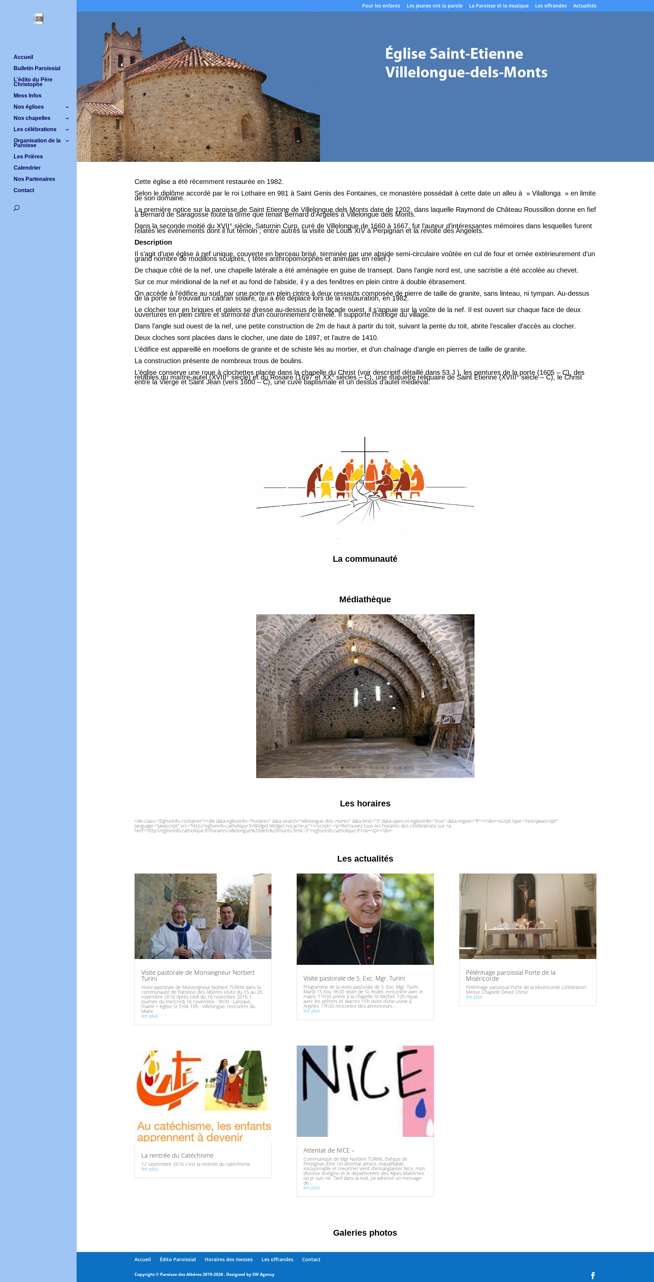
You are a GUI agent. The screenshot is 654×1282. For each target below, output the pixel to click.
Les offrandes (551, 6)
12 (388, 768)
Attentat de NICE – (329, 1150)
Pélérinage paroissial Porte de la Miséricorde (511, 975)
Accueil (23, 57)
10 (377, 768)
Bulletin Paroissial (37, 68)
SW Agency (263, 1274)
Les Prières (28, 156)
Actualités (584, 6)
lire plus (149, 1016)
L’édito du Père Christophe (33, 82)
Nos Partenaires (34, 179)
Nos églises (29, 107)
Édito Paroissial (178, 1259)
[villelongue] (365, 776)
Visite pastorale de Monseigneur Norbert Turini (198, 975)
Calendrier (27, 168)
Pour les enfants (381, 6)
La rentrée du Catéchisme (177, 1155)
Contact (24, 190)
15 (406, 768)
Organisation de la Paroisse (37, 143)
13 (394, 768)
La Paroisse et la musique (499, 6)
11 (383, 768)
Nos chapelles (32, 118)
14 (400, 768)
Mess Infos (28, 95)
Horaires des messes (229, 1259)
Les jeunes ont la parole (435, 6)
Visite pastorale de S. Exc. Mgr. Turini (354, 978)
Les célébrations (35, 129)
